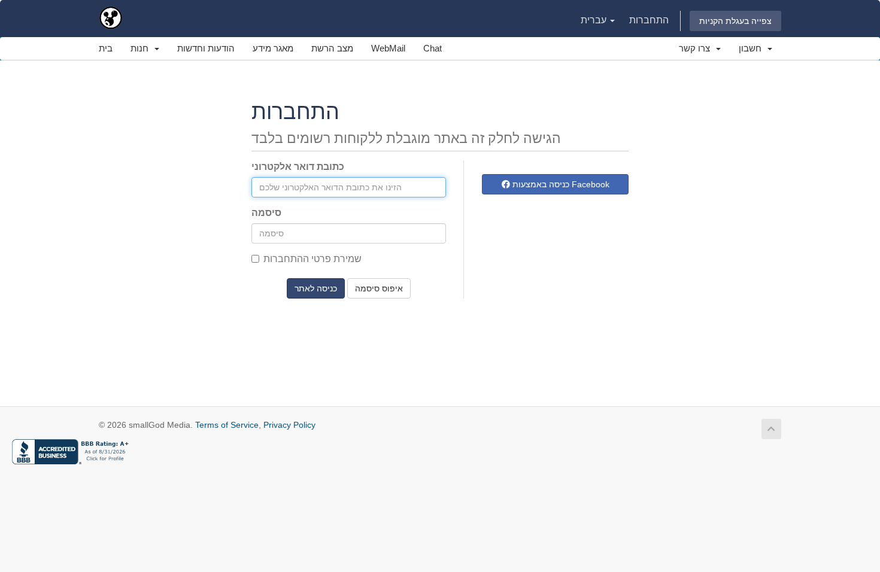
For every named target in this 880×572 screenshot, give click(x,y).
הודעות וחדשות (206, 48)
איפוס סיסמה (379, 288)
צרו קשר (697, 48)
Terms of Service (227, 425)
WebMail (388, 48)
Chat (432, 48)
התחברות (649, 20)
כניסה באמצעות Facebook (559, 184)
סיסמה (266, 213)
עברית (595, 20)
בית (106, 48)
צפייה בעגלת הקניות (735, 21)
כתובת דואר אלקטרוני (297, 167)
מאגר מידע (273, 48)
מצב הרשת (332, 48)
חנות (142, 48)
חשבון (752, 48)
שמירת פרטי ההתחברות (312, 259)
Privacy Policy (289, 425)
